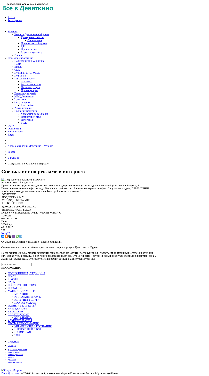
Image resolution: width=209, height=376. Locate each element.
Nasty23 (5, 233)
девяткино (12, 359)
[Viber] (13, 236)
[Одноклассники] (6, 236)
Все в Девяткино (11, 373)
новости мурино (14, 352)
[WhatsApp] (17, 236)
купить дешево (17, 349)
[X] (9, 236)
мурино (11, 357)
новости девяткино (15, 354)
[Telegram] (20, 236)
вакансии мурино (15, 362)
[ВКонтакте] (2, 236)
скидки (13, 341)
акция (12, 345)
